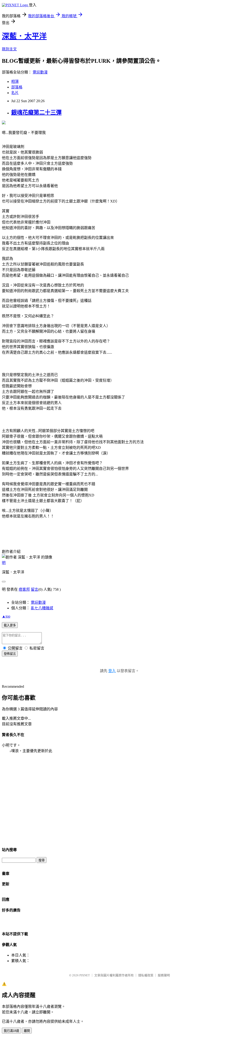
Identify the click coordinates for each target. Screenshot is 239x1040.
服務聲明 (164, 975)
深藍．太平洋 (24, 36)
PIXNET (84, 975)
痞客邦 (24, 589)
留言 (34, 589)
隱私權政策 (145, 975)
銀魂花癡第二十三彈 (36, 112)
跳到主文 (9, 49)
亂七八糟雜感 (42, 608)
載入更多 (10, 625)
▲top (6, 616)
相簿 (15, 82)
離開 (27, 1031)
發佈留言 (10, 654)
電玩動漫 (40, 72)
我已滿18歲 (11, 1031)
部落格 (16, 87)
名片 (15, 93)
